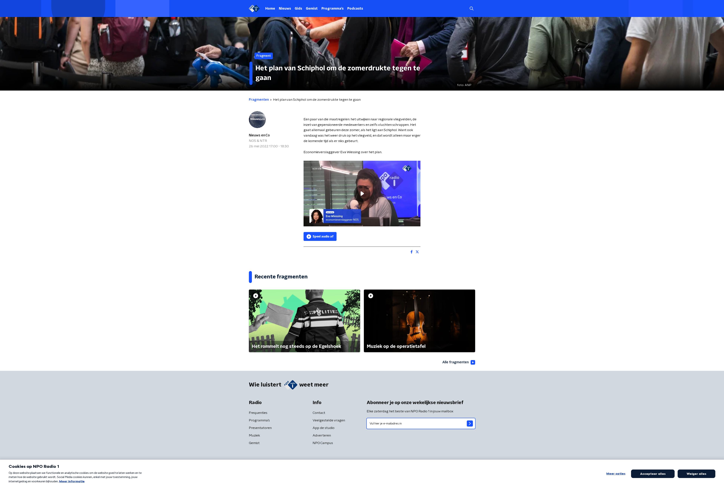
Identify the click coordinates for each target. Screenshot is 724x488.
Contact (319, 413)
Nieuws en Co (259, 135)
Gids (298, 8)
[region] (362, 194)
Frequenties (258, 413)
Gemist (312, 8)
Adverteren (322, 435)
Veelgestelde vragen (329, 420)
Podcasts (355, 8)
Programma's (332, 8)
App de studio (323, 428)
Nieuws (285, 8)
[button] (471, 8)
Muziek (254, 435)
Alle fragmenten (455, 362)
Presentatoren (260, 428)
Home (270, 8)
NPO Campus (323, 443)
